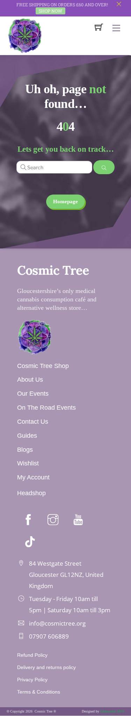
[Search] (104, 167)
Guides (27, 435)
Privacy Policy (32, 679)
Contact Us (32, 421)
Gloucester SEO (112, 711)
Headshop (31, 493)
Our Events (33, 393)
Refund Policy (32, 655)
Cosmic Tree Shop (43, 365)
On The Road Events (46, 407)
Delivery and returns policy (46, 667)
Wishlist (28, 463)
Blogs (25, 449)
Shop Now (50, 11)
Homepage (65, 201)
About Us (30, 379)
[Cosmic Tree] (24, 35)
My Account (33, 477)
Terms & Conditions (38, 692)
